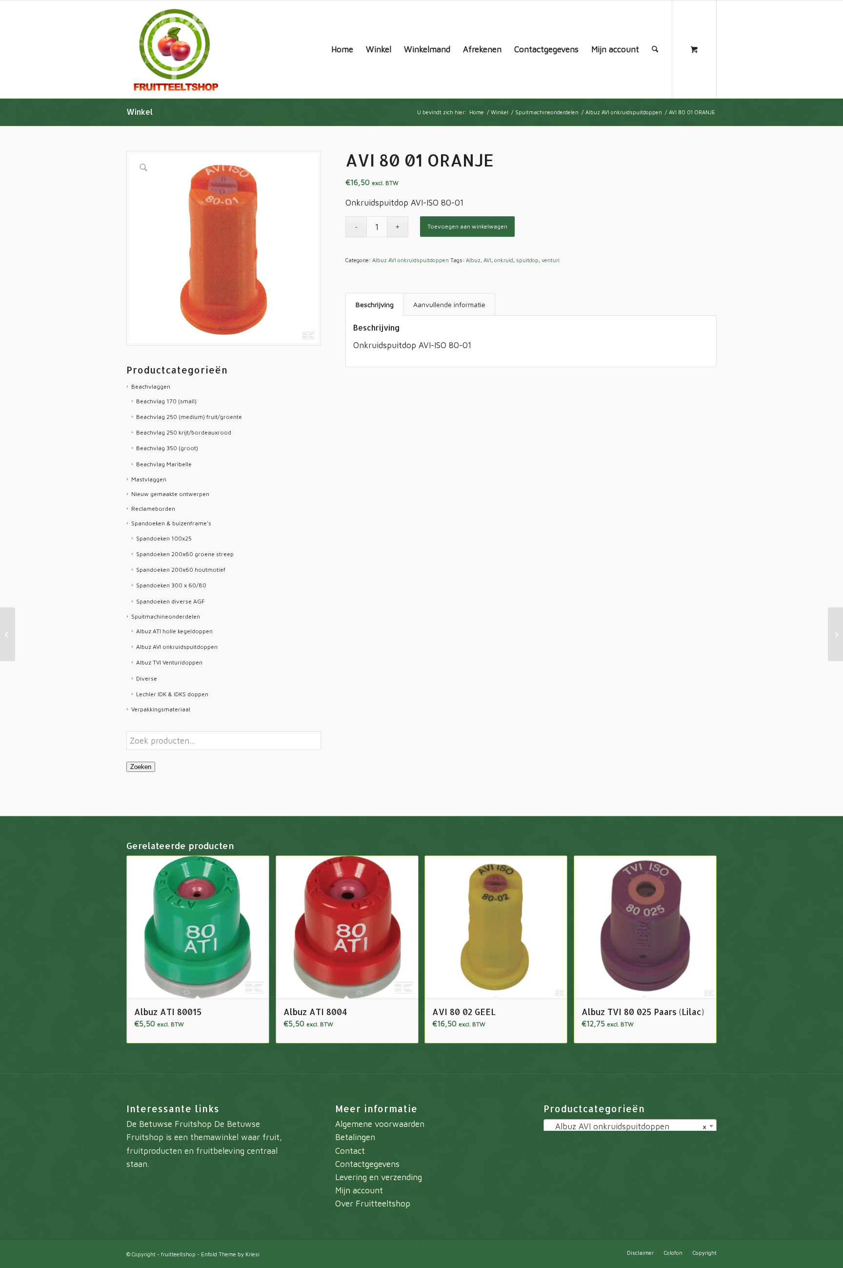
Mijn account (359, 1190)
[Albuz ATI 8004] (7, 634)
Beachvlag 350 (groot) (167, 448)
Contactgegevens (367, 1164)
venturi (551, 260)
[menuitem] (342, 49)
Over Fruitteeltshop (372, 1203)
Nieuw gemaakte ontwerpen (170, 494)
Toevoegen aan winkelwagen (467, 226)
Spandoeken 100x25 (164, 538)
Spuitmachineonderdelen (165, 616)
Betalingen (355, 1137)
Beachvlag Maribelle (164, 464)
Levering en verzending (378, 1177)
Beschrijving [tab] (375, 304)
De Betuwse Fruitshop (169, 1124)
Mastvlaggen (148, 479)
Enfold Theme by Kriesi (230, 1254)
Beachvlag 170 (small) (166, 401)
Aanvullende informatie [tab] (449, 304)
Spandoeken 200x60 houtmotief (180, 569)
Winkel (139, 111)
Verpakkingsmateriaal (160, 709)
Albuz (473, 260)
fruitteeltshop (178, 1254)
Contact (350, 1151)
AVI (487, 260)
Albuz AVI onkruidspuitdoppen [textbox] (627, 1126)
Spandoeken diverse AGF (170, 601)
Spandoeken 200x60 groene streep (185, 554)
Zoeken (140, 766)
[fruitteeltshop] (175, 49)
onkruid (503, 260)
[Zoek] (654, 49)
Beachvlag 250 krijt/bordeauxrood (183, 432)
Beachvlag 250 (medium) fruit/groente (189, 416)
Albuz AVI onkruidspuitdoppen (177, 646)
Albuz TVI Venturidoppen (169, 662)
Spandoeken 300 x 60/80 (171, 585)
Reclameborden (153, 508)
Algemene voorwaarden (379, 1124)
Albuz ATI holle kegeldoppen (174, 631)
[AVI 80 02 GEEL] (835, 634)
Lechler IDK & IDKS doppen (172, 694)
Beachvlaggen (150, 386)
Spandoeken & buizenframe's (171, 523)
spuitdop (527, 260)
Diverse (146, 678)
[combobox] (630, 1126)
